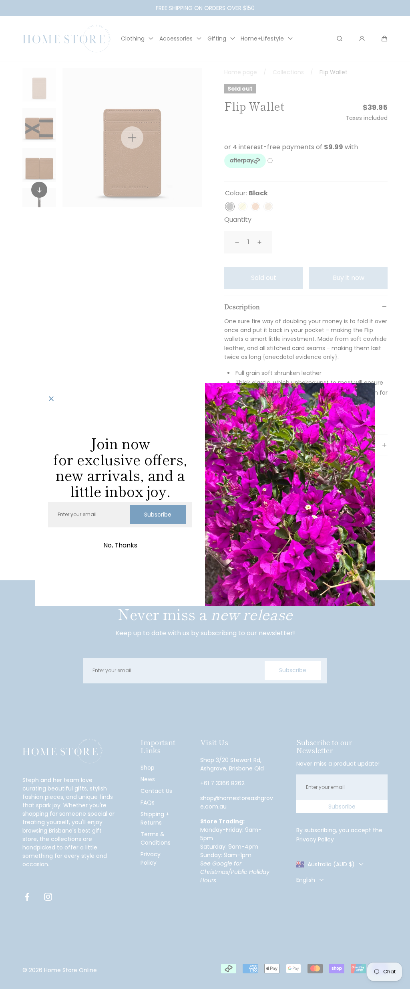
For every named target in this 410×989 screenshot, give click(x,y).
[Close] (51, 399)
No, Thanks (120, 545)
